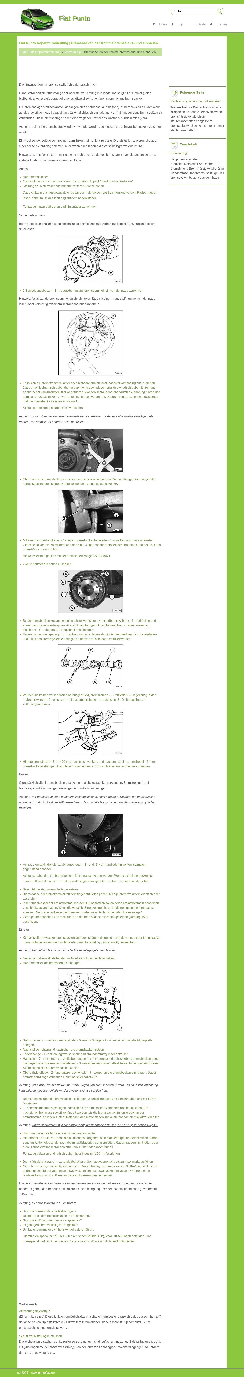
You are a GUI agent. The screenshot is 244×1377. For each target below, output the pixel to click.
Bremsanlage (73, 52)
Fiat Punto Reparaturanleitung (41, 52)
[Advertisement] (90, 67)
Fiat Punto (74, 18)
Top (180, 24)
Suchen (221, 24)
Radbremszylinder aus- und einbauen (195, 101)
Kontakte (200, 24)
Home (163, 24)
